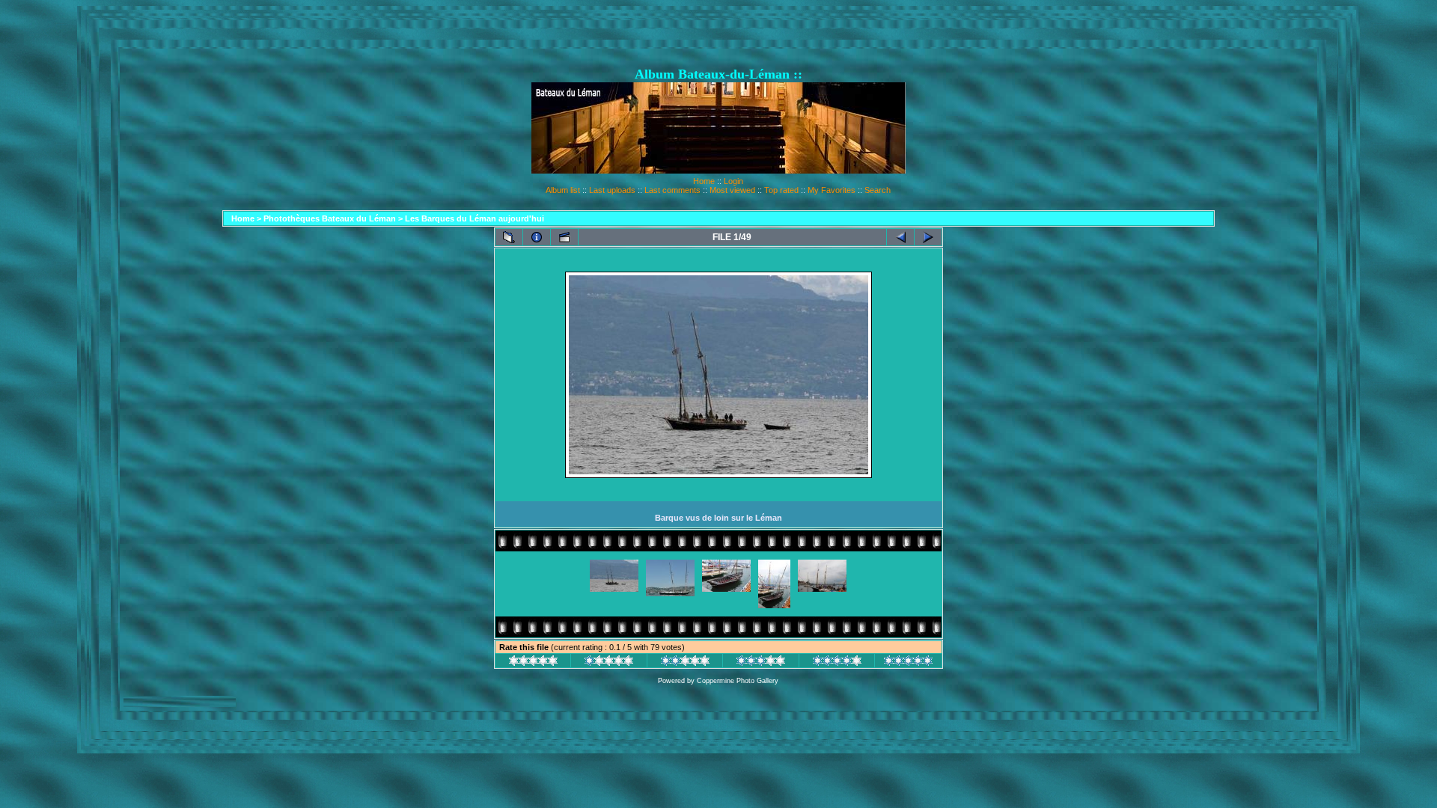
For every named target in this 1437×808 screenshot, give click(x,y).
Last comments (672, 190)
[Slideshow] (564, 237)
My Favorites (831, 190)
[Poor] (609, 662)
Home (704, 181)
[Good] (760, 662)
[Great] (908, 662)
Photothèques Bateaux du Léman (329, 218)
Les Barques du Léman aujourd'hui (474, 218)
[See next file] (928, 237)
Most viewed (732, 190)
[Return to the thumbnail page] (508, 237)
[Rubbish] (533, 662)
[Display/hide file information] (536, 237)
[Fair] (685, 662)
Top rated (781, 190)
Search (877, 190)
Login (733, 181)
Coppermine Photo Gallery (737, 681)
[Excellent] (837, 662)
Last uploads (612, 190)
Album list (563, 190)
